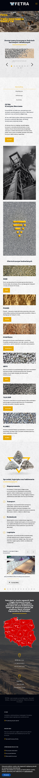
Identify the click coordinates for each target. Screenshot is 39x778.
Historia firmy (19, 87)
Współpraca (19, 91)
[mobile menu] (36, 3)
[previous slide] (7, 64)
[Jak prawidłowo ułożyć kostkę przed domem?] (21, 565)
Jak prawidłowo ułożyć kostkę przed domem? (17, 576)
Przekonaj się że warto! (12, 720)
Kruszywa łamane (11, 753)
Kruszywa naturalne (11, 750)
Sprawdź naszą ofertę (12, 739)
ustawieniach (28, 771)
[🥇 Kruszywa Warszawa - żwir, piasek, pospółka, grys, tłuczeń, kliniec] (19, 4)
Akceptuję (6, 775)
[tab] (19, 87)
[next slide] (32, 64)
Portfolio (19, 100)
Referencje (19, 96)
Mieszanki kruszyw (11, 756)
